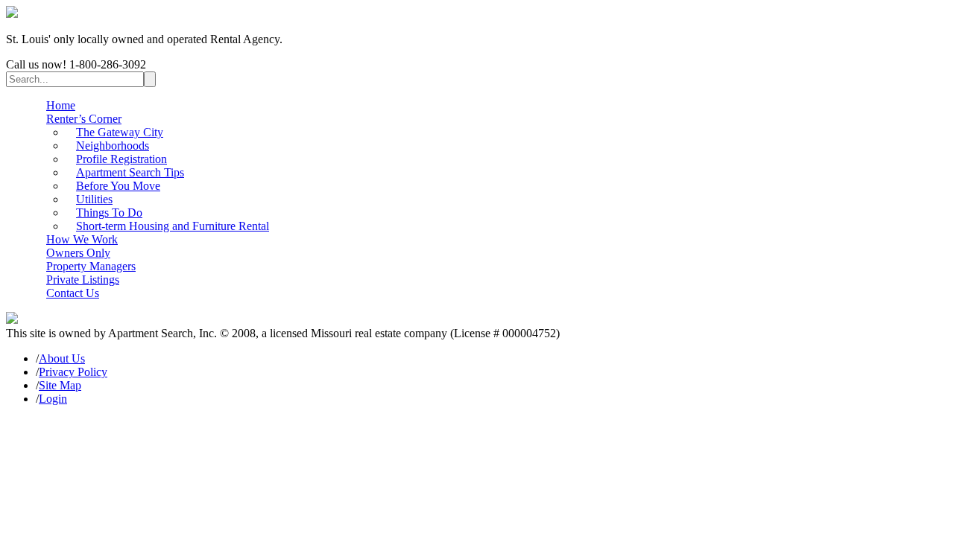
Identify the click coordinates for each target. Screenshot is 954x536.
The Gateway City (119, 132)
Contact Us (72, 293)
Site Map (60, 385)
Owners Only (78, 252)
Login (53, 398)
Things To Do (109, 212)
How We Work (82, 239)
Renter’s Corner (83, 118)
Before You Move (118, 185)
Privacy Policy (73, 372)
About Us (62, 358)
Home (60, 105)
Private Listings (82, 279)
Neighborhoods (112, 145)
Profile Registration (121, 159)
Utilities (94, 199)
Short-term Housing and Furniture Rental (172, 226)
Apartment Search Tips (130, 172)
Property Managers (91, 266)
